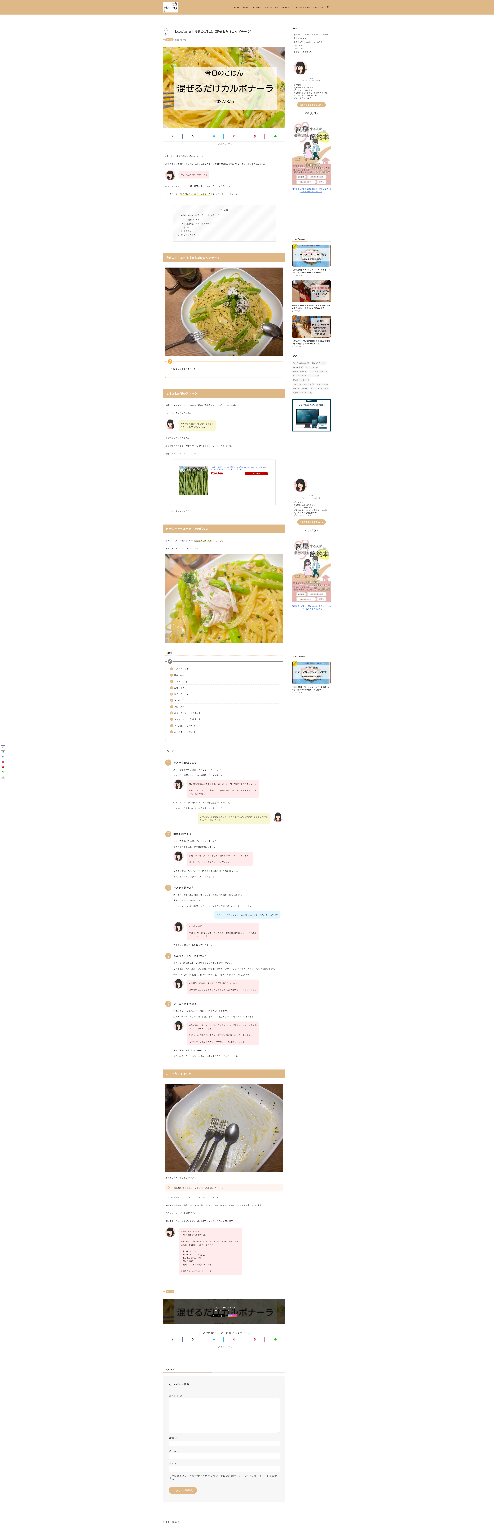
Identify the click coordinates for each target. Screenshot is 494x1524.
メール (174, 1451)
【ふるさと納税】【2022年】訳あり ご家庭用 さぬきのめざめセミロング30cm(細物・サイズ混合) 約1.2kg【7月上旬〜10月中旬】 (238, 468)
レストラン (322, 384)
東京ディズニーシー (319, 388)
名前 (173, 1438)
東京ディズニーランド (302, 392)
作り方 (188, 231)
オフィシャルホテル (318, 371)
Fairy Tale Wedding (301, 363)
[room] (315, 113)
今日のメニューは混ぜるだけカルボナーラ (200, 215)
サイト (173, 1463)
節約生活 (169, 40)
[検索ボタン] (328, 7)
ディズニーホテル (301, 380)
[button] (173, 136)
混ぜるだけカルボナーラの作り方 (196, 223)
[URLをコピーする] (3, 777)
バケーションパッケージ (303, 384)
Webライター (312, 367)
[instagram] (311, 113)
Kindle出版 (298, 367)
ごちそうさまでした (190, 235)
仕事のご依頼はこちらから (311, 104)
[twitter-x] (307, 113)
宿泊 (305, 388)
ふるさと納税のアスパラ (192, 219)
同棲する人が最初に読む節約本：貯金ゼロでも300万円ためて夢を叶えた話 (311, 190)
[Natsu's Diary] (170, 7)
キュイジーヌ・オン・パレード (306, 375)
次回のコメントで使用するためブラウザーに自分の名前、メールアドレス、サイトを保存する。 (224, 1477)
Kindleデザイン (319, 363)
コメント (175, 1396)
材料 (187, 227)
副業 (296, 388)
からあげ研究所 (300, 371)
